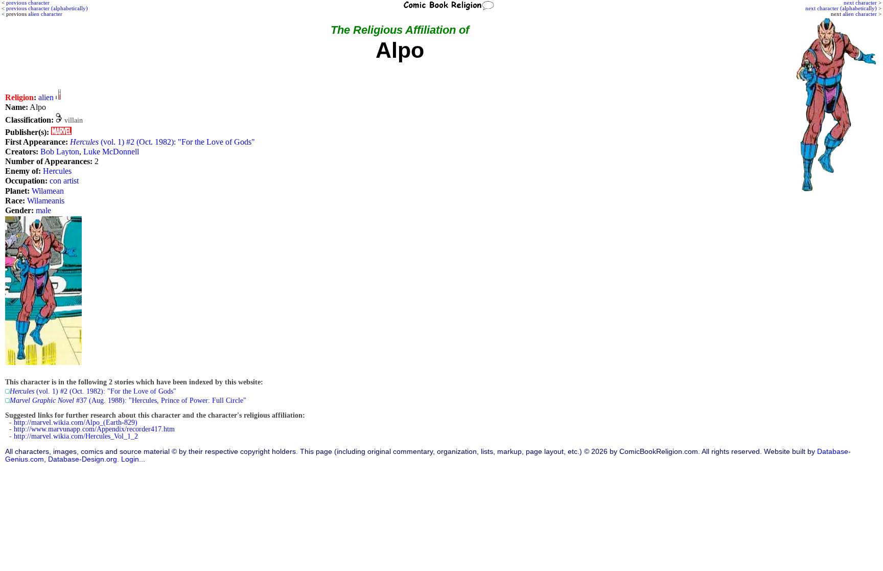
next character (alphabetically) (841, 8)
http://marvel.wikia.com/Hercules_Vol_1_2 (76, 436)
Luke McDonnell (111, 151)
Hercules (57, 171)
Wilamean (48, 191)
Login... (133, 459)
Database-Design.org (82, 459)
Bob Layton (59, 151)
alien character (860, 14)
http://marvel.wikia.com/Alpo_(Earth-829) (75, 422)
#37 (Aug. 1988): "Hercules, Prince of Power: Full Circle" (128, 400)
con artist (64, 180)
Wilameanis (45, 200)
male (43, 210)
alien (46, 97)
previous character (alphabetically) (47, 8)
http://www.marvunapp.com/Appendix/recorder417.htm (94, 429)
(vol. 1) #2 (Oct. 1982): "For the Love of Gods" (162, 142)
